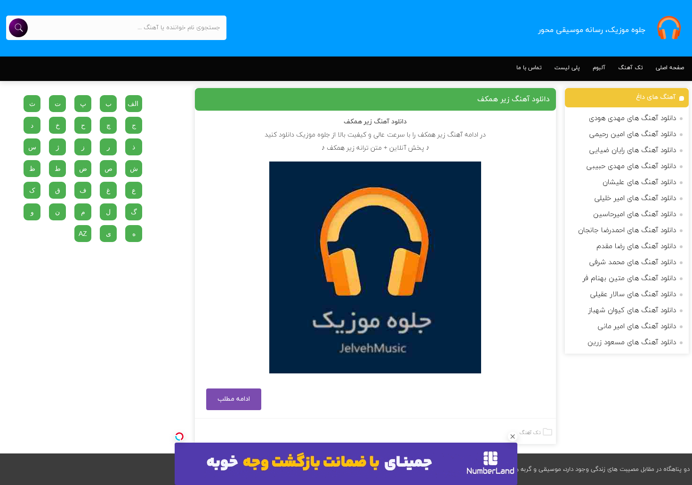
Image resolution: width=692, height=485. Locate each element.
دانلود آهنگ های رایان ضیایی (632, 150)
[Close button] (512, 436)
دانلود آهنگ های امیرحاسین (634, 214)
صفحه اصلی (670, 68)
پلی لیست (567, 68)
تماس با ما (529, 68)
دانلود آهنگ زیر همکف (513, 99)
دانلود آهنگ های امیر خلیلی (635, 198)
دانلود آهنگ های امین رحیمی (632, 134)
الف (133, 103)
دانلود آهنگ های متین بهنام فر (629, 278)
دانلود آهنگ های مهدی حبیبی (631, 166)
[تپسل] (179, 436)
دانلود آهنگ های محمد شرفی (632, 262)
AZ (83, 233)
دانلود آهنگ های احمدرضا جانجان (627, 230)
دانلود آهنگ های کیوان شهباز (632, 310)
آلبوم (599, 68)
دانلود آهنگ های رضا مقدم (636, 246)
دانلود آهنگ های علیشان (639, 182)
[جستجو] (18, 27)
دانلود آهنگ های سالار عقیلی (633, 294)
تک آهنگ (630, 68)
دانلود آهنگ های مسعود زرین (631, 343)
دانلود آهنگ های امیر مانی (637, 326)
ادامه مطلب (233, 399)
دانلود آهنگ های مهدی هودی (632, 118)
